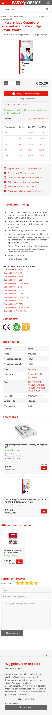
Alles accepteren (26, 707)
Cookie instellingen (26, 699)
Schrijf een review (40, 118)
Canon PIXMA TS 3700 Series (16, 307)
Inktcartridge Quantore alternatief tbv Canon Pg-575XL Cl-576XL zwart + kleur (25, 500)
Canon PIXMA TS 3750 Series (16, 297)
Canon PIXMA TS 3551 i (14, 280)
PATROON (40, 388)
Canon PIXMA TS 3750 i (14, 293)
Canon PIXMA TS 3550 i (14, 276)
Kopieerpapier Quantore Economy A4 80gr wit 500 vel (26, 445)
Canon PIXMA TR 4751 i (14, 273)
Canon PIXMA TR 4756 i (14, 290)
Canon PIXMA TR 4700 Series (16, 311)
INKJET (31, 382)
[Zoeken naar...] (47, 9)
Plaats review (12, 633)
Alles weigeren (11, 703)
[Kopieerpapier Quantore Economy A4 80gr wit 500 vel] (26, 432)
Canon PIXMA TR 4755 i (14, 287)
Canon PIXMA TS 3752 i (14, 304)
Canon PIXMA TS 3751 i (14, 300)
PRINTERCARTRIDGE (36, 385)
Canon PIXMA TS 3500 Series (16, 283)
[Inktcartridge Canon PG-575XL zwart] (13, 538)
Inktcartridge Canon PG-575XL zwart (12, 551)
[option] (26, 57)
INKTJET (37, 382)
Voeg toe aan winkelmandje (28, 93)
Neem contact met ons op (15, 104)
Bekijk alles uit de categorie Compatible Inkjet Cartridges (26, 34)
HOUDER (31, 388)
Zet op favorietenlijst (27, 98)
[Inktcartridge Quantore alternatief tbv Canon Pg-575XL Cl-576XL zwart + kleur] (26, 486)
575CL (30, 390)
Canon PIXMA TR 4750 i (14, 269)
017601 (37, 390)
